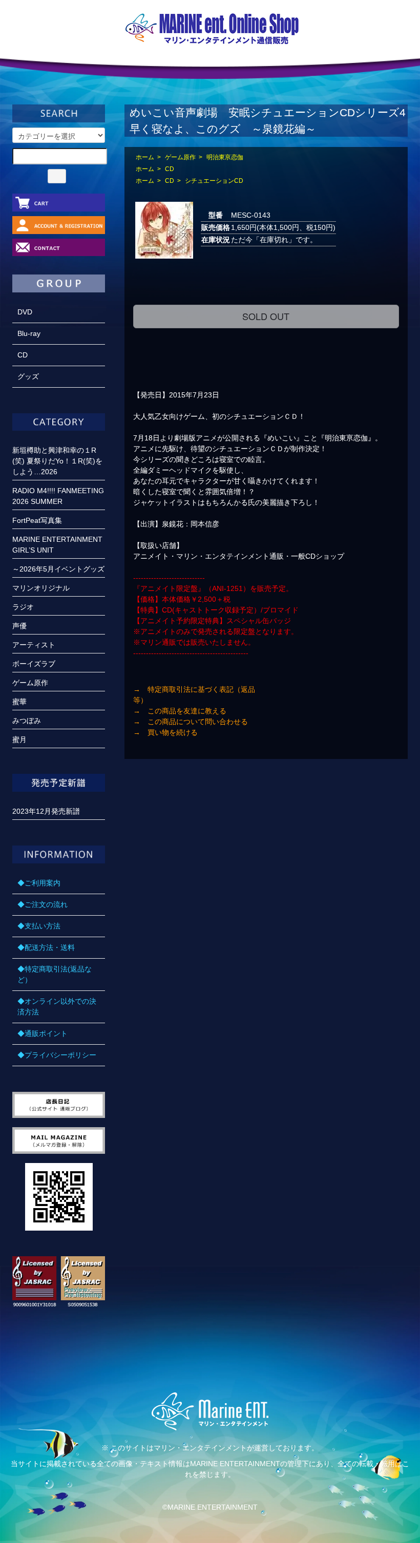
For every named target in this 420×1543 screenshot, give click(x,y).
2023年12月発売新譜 (46, 811)
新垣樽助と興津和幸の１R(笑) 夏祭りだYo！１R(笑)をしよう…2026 (57, 461)
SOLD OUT (265, 316)
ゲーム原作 (180, 157)
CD (169, 169)
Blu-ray (28, 333)
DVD (24, 312)
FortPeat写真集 (37, 520)
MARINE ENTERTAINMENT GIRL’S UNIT (57, 544)
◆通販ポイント (42, 1033)
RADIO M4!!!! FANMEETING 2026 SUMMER (58, 496)
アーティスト (33, 645)
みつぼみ (26, 720)
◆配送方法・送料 (46, 947)
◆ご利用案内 (38, 883)
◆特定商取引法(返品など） (54, 974)
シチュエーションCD (214, 180)
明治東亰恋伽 (224, 157)
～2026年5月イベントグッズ (58, 569)
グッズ (28, 376)
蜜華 (19, 701)
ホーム (145, 157)
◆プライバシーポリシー (56, 1055)
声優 (19, 626)
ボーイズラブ (33, 664)
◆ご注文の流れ (42, 904)
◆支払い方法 (38, 926)
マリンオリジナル (41, 588)
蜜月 (19, 739)
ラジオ (23, 607)
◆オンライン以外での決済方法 (56, 1006)
